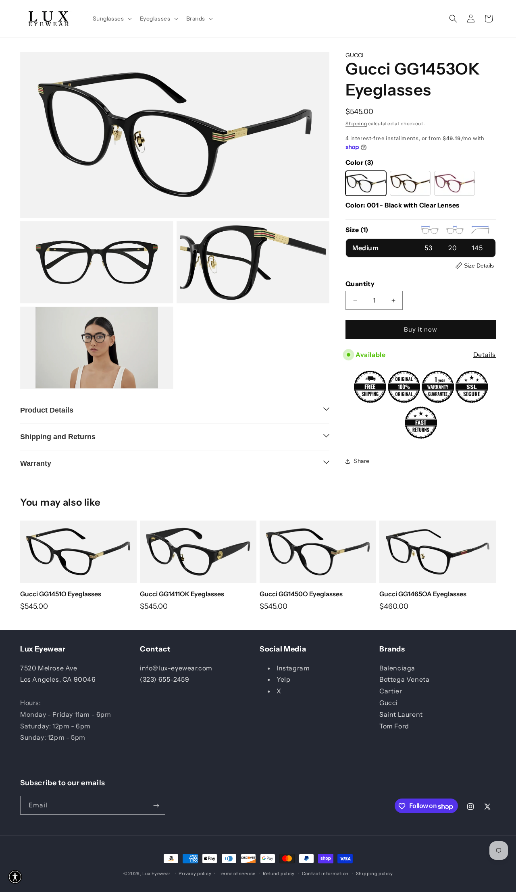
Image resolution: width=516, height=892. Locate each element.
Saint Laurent (401, 714)
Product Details (46, 410)
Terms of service (237, 873)
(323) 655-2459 (164, 679)
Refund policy (279, 873)
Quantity (360, 284)
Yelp (283, 679)
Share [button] (362, 461)
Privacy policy (195, 873)
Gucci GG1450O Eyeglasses (301, 594)
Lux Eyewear (156, 873)
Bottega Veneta (404, 679)
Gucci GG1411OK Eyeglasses (182, 594)
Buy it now (420, 329)
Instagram (293, 668)
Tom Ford (394, 726)
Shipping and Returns (58, 437)
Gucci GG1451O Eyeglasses (60, 594)
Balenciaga (397, 668)
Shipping (356, 124)
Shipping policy (374, 873)
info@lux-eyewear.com (176, 668)
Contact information (325, 873)
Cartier (390, 691)
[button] (111, 18)
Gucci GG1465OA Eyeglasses (422, 594)
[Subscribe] (156, 805)
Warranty (35, 463)
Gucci (388, 703)
